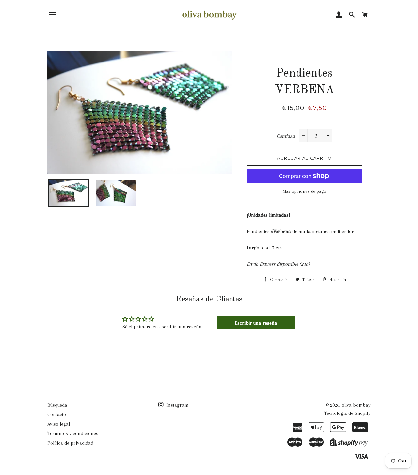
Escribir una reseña (256, 323)
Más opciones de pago (304, 191)
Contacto (56, 414)
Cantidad (286, 136)
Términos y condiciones (72, 433)
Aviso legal (58, 424)
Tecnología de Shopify (347, 413)
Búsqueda (57, 405)
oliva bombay (356, 405)
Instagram (177, 405)
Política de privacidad (70, 443)
